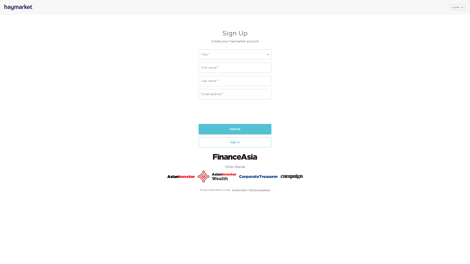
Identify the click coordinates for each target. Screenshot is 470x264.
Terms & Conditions (260, 189)
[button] (235, 142)
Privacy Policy (239, 189)
